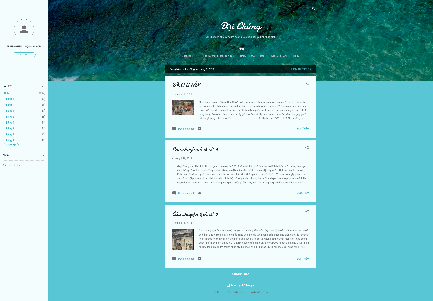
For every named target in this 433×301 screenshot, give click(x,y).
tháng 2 (9, 134)
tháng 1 (9, 140)
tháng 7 (9, 104)
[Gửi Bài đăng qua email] (199, 129)
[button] (307, 83)
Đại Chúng (241, 26)
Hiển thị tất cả (301, 69)
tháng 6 (9, 110)
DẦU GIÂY (186, 85)
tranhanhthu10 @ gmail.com (24, 46)
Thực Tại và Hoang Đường (217, 56)
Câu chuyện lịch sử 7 (195, 214)
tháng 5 (9, 116)
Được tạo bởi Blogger (242, 285)
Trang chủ (187, 56)
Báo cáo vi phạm (12, 165)
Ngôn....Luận (279, 56)
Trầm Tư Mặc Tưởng (252, 56)
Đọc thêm (303, 128)
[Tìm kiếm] (314, 9)
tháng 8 (9, 99)
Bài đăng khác (240, 274)
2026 (6, 93)
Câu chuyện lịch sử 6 (195, 149)
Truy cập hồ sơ (24, 54)
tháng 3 (9, 128)
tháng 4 (9, 122)
